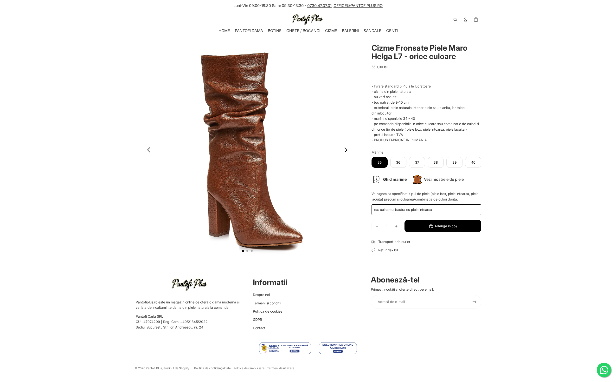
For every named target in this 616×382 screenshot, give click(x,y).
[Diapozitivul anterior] (147, 150)
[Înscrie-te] (474, 301)
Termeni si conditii (267, 303)
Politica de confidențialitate (212, 368)
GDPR (257, 319)
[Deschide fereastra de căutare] (455, 19)
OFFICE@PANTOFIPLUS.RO (358, 5)
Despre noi (261, 295)
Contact (259, 328)
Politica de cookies (267, 311)
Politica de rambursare (248, 368)
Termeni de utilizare (280, 368)
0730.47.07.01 (319, 5)
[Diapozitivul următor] (347, 150)
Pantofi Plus (154, 368)
